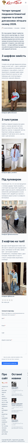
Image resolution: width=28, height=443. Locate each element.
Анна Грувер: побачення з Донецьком (15, 389)
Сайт (3, 333)
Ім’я (3, 318)
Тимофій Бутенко (16, 390)
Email (3, 325)
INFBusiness (21, 441)
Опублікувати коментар (9, 363)
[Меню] (25, 2)
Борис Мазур (15, 407)
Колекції (23, 28)
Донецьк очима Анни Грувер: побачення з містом (17, 405)
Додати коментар (7, 340)
